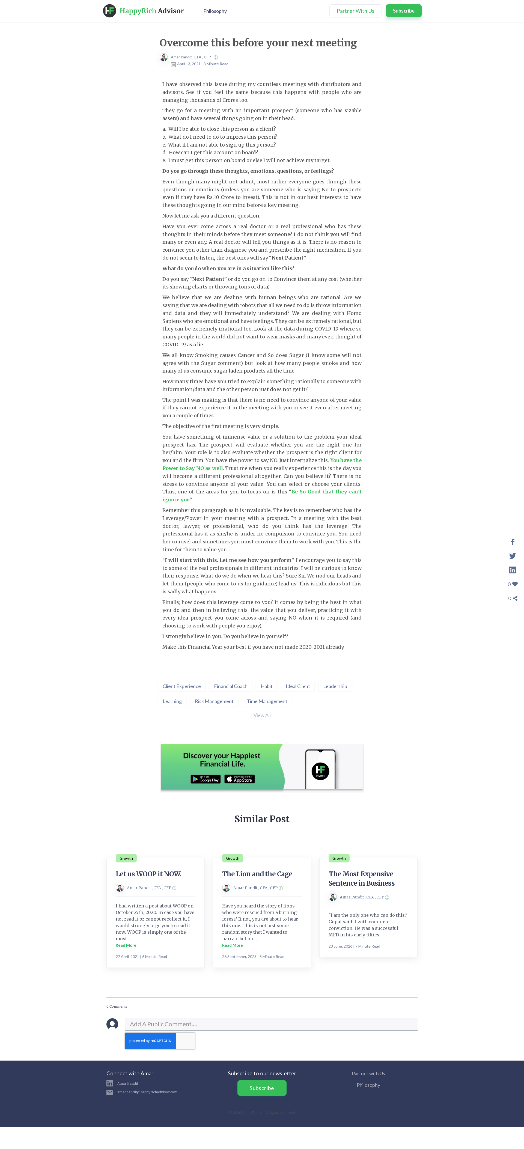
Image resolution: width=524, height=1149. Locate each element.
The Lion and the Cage (257, 874)
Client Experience (182, 686)
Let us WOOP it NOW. (148, 874)
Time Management (267, 701)
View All (262, 715)
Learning (172, 701)
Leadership (335, 686)
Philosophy (215, 11)
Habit (267, 686)
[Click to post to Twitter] (512, 555)
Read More (126, 945)
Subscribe (404, 11)
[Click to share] (512, 541)
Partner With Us (355, 11)
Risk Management (214, 701)
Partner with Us (368, 1073)
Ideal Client (298, 686)
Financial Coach (231, 686)
